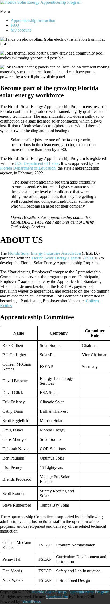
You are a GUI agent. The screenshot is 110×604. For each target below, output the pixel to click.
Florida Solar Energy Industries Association (44, 253)
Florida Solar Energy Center (55, 258)
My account (21, 30)
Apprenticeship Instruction (33, 20)
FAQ (15, 25)
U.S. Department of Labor (37, 163)
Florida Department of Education (28, 168)
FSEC (90, 258)
